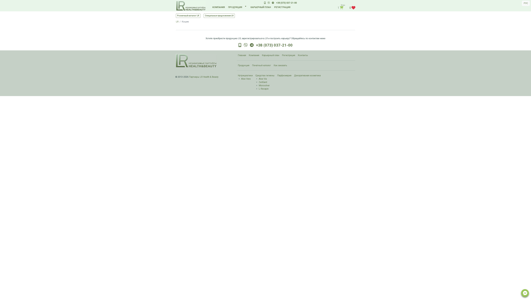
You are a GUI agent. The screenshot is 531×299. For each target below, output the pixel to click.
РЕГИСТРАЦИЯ (282, 7)
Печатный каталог (261, 65)
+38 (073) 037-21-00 (286, 3)
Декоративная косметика (307, 75)
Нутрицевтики (245, 75)
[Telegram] (273, 3)
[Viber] (269, 3)
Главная (242, 55)
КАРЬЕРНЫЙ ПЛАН (261, 7)
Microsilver (264, 85)
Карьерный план (270, 55)
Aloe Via (263, 79)
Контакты (303, 55)
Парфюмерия (284, 75)
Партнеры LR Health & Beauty (203, 77)
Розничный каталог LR (188, 16)
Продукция (243, 65)
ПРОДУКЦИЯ (235, 7)
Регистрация (288, 55)
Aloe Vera (246, 79)
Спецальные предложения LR (219, 16)
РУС (526, 3)
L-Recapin (264, 88)
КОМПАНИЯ (218, 7)
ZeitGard (263, 82)
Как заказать (280, 65)
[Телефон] (265, 3)
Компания (254, 55)
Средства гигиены (264, 75)
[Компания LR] (191, 5)
